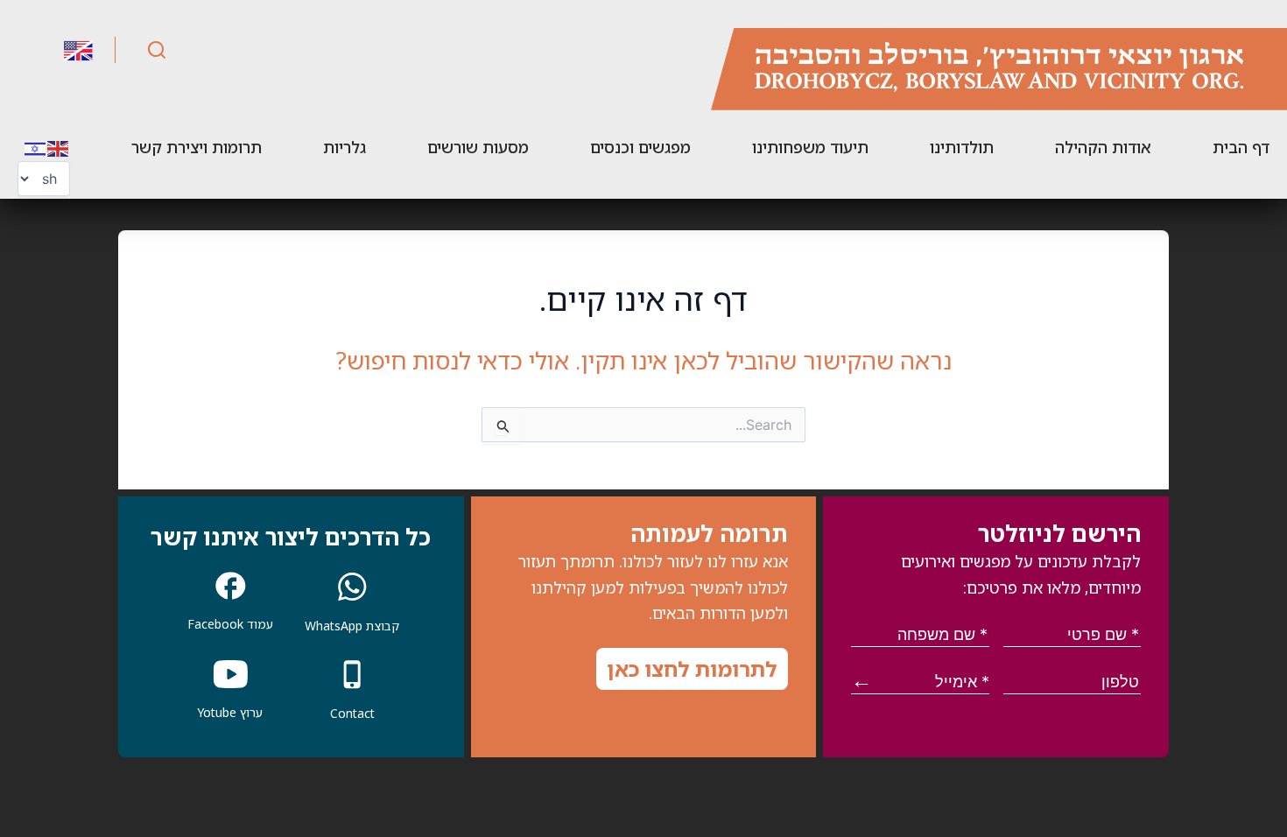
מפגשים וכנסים (640, 147)
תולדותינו (962, 147)
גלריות (344, 147)
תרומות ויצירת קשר (196, 147)
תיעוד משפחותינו (810, 147)
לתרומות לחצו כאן (692, 668)
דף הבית (1241, 147)
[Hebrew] (36, 147)
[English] (58, 147)
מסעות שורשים (478, 147)
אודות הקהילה (1103, 147)
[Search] (156, 50)
